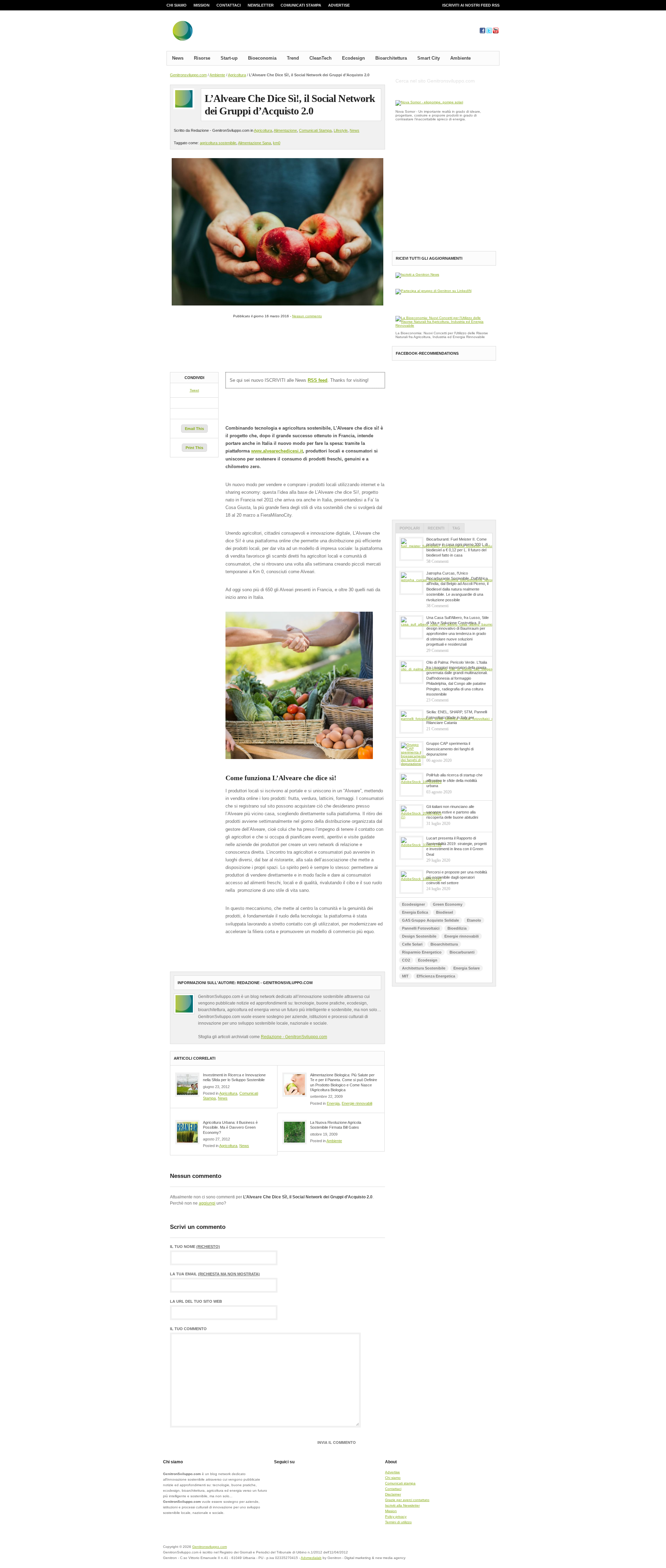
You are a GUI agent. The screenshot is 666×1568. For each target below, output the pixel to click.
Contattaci (228, 5)
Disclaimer (393, 1494)
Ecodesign (353, 58)
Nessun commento (307, 316)
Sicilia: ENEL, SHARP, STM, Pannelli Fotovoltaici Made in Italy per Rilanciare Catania (456, 717)
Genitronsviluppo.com (188, 75)
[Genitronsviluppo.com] (224, 32)
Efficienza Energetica (436, 976)
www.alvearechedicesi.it (277, 451)
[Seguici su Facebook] (482, 32)
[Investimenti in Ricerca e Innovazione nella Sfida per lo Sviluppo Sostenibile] (187, 1084)
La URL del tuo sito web (196, 1301)
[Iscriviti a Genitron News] (417, 274)
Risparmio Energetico (422, 952)
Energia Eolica (415, 912)
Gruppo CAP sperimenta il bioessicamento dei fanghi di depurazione (449, 748)
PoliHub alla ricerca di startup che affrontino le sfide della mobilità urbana (454, 780)
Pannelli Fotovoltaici (420, 928)
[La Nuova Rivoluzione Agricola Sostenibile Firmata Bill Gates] (294, 1132)
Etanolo (474, 920)
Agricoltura (237, 75)
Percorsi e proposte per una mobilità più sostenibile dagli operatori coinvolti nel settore (456, 877)
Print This (194, 448)
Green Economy (447, 904)
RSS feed (317, 380)
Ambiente (460, 58)
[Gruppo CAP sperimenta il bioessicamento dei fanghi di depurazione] (411, 753)
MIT (405, 976)
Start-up (229, 58)
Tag (456, 528)
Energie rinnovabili (357, 1103)
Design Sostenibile (419, 936)
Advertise (339, 5)
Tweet (194, 390)
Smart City (428, 58)
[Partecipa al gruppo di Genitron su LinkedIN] (433, 291)
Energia (333, 1103)
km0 (276, 143)
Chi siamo (176, 5)
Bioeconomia (262, 58)
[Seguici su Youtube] (495, 32)
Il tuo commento (188, 1329)
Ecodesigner (413, 904)
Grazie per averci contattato (407, 1500)
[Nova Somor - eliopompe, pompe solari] (429, 102)
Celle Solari (412, 944)
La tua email (215, 1274)
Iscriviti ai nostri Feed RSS (471, 5)
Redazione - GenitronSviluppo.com (294, 1036)
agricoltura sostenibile (218, 143)
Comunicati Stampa (315, 130)
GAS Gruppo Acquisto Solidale (430, 920)
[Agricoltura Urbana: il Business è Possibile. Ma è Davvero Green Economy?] (187, 1132)
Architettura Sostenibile (423, 968)
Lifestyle (341, 130)
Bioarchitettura (391, 58)
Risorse (202, 58)
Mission (202, 5)
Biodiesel (444, 912)
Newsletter (261, 5)
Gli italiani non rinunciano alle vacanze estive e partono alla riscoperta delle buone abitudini (452, 811)
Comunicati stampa (301, 5)
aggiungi (207, 1203)
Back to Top (475, 1551)
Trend (293, 58)
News (177, 58)
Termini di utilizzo (398, 1522)
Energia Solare (466, 968)
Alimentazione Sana (254, 143)
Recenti (436, 528)
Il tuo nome (195, 1247)
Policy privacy (396, 1516)
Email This (194, 429)
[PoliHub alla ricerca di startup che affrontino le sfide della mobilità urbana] (411, 785)
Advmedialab (311, 1558)
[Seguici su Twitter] (489, 32)
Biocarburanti (462, 952)
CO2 (406, 960)
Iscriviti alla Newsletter (402, 1505)
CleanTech (320, 58)
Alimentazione (285, 130)
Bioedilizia (457, 928)
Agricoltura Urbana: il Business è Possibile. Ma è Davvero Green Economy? (230, 1127)
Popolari (410, 528)
